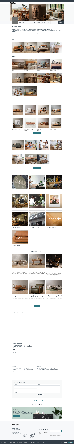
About (20, 22)
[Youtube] (57, 1)
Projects (31, 22)
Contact (49, 22)
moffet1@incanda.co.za (29, 346)
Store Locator (44, 22)
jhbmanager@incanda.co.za (55, 359)
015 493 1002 (53, 368)
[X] (54, 1)
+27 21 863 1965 (28, 345)
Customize (60, 442)
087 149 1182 (27, 368)
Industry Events (31, 435)
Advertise (31, 432)
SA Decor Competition (32, 434)
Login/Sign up (25, 436)
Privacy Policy (31, 437)
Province (16, 392)
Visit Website (61, 22)
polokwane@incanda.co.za (54, 369)
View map (14, 322)
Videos (34, 22)
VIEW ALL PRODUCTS (37, 133)
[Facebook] (53, 1)
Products (27, 22)
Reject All (65, 442)
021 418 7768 (46, 431)
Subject (39, 384)
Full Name (16, 384)
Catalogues (24, 433)
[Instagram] (56, 1)
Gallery (23, 22)
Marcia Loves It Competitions (33, 433)
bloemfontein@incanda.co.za (29, 369)
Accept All (70, 442)
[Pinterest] (59, 1)
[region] (37, 442)
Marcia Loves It (25, 434)
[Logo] (13, 3)
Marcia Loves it (39, 22)
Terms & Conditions (32, 436)
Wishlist (24, 435)
